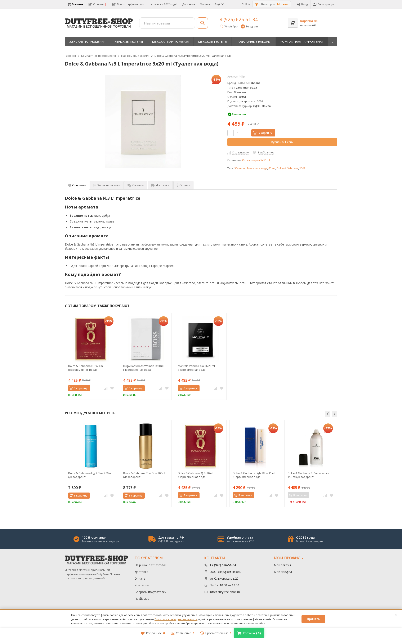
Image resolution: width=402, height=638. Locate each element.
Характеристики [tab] (108, 185)
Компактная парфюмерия (301, 42)
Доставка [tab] (162, 185)
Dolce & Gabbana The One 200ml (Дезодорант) (144, 475)
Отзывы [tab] (138, 185)
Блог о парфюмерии (130, 4)
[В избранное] (112, 388)
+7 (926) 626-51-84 (223, 565)
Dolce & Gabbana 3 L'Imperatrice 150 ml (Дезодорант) (308, 475)
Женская (240, 168)
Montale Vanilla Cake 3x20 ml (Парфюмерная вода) (196, 368)
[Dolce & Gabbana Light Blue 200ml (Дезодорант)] (90, 446)
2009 (302, 168)
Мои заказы (282, 565)
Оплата (205, 4)
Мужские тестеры (212, 42)
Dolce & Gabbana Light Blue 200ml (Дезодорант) (89, 475)
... (333, 42)
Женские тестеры (129, 42)
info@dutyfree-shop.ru (225, 592)
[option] (90, 356)
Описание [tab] (79, 185)
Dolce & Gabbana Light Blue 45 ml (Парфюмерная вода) (254, 475)
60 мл (271, 168)
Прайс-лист (143, 599)
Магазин (78, 4)
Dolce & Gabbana (287, 168)
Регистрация (326, 4)
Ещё (218, 4)
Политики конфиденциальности (176, 619)
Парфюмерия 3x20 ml (256, 160)
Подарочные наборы (253, 42)
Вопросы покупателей (150, 592)
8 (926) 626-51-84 (239, 19)
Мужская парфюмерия (170, 42)
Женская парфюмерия (87, 42)
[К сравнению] (105, 388)
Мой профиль (284, 572)
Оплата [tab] (184, 185)
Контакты (142, 585)
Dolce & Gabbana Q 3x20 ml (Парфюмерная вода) (85, 368)
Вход (304, 4)
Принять (313, 619)
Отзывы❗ (100, 4)
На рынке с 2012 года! (163, 4)
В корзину (265, 133)
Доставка (188, 4)
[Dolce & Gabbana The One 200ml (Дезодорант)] (145, 446)
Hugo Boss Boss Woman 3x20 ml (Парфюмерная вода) (143, 368)
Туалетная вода (257, 168)
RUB (245, 4)
